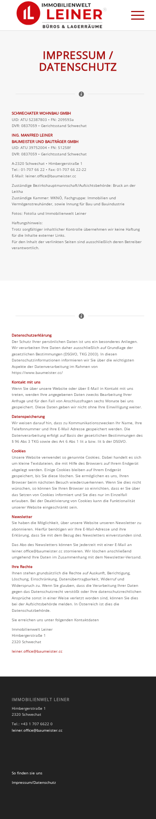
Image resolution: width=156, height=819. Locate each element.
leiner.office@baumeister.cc (37, 651)
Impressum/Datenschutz (34, 782)
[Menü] (133, 15)
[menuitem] (133, 15)
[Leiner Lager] (65, 15)
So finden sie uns (27, 773)
